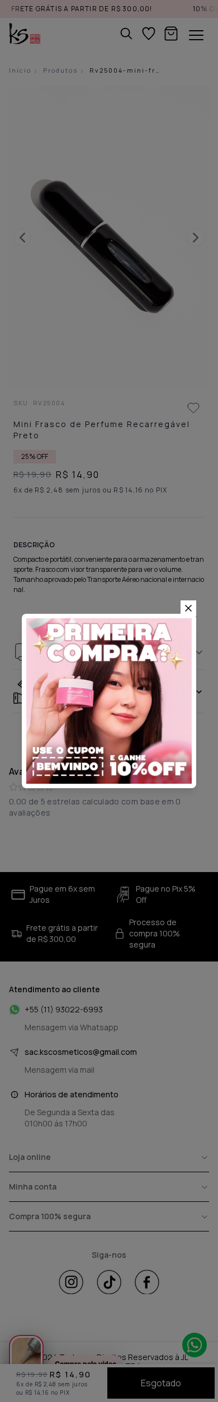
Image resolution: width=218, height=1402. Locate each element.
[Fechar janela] (188, 608)
